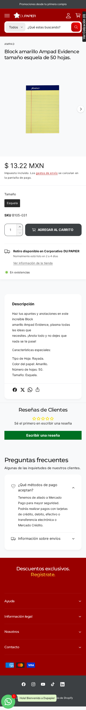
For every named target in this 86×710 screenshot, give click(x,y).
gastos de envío (47, 173)
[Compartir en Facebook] (14, 389)
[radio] (12, 203)
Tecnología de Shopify (59, 697)
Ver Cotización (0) (84, 26)
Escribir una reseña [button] (43, 435)
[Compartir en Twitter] (22, 389)
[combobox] (54, 27)
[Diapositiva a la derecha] (80, 109)
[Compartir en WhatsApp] (30, 389)
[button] (7, 15)
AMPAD (9, 44)
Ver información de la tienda (33, 263)
